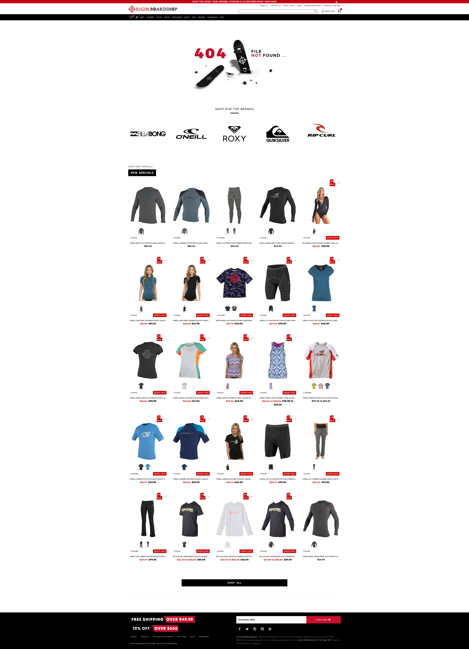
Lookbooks (204, 636)
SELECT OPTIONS (244, 251)
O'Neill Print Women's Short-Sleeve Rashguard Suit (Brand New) (234, 398)
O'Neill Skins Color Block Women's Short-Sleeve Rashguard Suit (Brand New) (191, 398)
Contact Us (276, 5)
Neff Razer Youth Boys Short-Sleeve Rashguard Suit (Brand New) (234, 320)
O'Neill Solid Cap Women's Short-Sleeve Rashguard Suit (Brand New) (321, 320)
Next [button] (341, 132)
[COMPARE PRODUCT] (136, 181)
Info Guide (182, 636)
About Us (264, 5)
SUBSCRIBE (321, 620)
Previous (136, 231)
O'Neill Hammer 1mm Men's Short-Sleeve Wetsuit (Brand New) (191, 479)
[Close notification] (336, 2)
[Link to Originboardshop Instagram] (254, 629)
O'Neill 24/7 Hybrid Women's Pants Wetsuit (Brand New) (148, 556)
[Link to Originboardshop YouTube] (262, 629)
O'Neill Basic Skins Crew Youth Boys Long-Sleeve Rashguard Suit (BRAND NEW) (321, 556)
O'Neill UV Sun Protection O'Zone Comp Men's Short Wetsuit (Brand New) (277, 320)
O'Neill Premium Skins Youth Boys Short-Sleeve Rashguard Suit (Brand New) (321, 398)
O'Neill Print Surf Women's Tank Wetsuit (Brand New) (277, 398)
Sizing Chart (289, 5)
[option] (148, 134)
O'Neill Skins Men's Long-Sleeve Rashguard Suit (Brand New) (277, 243)
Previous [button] (128, 132)
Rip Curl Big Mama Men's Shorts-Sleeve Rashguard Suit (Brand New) (191, 556)
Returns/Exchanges (313, 5)
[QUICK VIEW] (140, 181)
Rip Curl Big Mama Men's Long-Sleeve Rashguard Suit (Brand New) (277, 556)
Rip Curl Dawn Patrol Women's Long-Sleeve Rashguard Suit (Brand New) (234, 556)
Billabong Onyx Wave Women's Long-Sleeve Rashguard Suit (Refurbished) (321, 243)
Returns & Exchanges (163, 636)
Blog (299, 5)
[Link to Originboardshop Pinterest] (270, 629)
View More (329, 172)
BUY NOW (160, 251)
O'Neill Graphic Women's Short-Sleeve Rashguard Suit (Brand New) (234, 479)
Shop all (234, 582)
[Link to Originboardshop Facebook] (239, 629)
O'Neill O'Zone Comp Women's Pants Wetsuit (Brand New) (234, 243)
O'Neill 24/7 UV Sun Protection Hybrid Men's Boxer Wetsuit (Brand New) (277, 479)
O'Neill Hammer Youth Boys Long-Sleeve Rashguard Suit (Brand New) (191, 243)
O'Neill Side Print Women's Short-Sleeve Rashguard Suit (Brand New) (148, 320)
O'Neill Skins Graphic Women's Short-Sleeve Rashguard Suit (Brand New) (148, 398)
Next (158, 231)
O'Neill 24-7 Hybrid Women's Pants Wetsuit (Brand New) (321, 479)
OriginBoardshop (139, 643)
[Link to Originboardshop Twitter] (247, 629)
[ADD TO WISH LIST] (131, 181)
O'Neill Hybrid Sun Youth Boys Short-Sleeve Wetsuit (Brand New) (148, 479)
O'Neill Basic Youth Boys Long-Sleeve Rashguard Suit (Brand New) (148, 243)
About (134, 636)
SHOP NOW (271, 1)
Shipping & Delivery (332, 5)
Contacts (145, 636)
